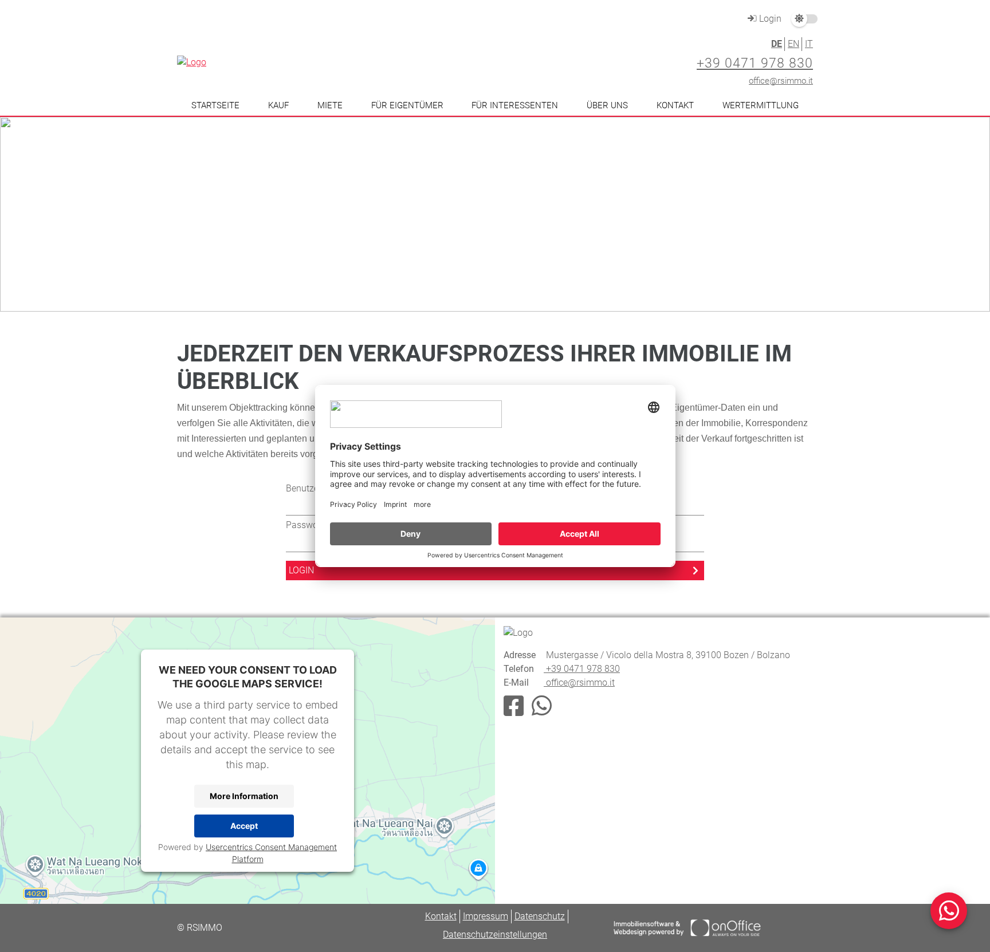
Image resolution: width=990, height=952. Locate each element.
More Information (244, 796)
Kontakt (675, 105)
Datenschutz (539, 916)
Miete (330, 105)
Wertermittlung (760, 105)
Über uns (607, 105)
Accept (244, 826)
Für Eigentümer (407, 105)
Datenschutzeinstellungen (495, 934)
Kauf (278, 105)
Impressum (485, 916)
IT (809, 43)
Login (769, 18)
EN (793, 43)
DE (776, 43)
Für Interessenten (515, 105)
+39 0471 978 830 (755, 63)
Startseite (215, 105)
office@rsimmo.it (781, 81)
